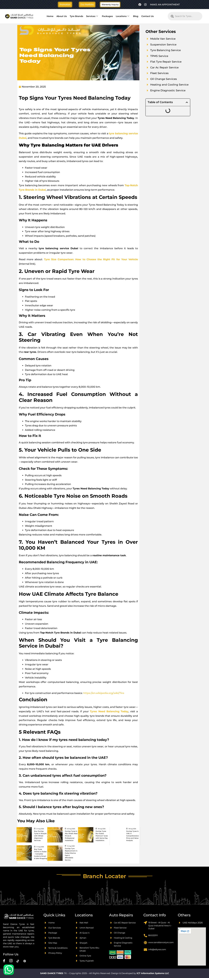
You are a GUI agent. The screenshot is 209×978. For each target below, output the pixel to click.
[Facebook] (140, 4)
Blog (135, 16)
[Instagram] (145, 4)
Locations (121, 16)
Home (50, 16)
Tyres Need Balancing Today (109, 711)
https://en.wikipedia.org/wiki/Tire (103, 693)
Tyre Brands (76, 16)
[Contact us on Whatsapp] (9, 970)
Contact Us (147, 16)
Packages (107, 16)
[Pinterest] (24, 961)
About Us (61, 16)
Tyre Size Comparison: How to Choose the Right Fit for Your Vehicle (91, 259)
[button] (87, 4)
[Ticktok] (17, 961)
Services (90, 16)
